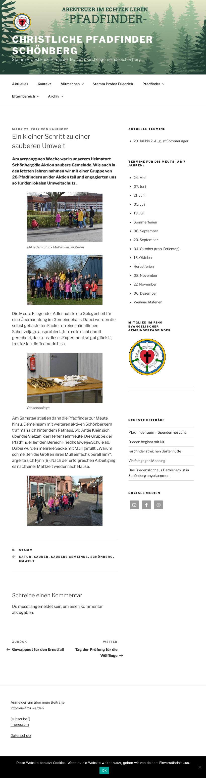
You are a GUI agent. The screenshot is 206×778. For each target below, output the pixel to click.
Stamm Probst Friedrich (113, 84)
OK (104, 770)
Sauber (41, 557)
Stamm (26, 550)
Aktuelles (20, 84)
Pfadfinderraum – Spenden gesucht (157, 432)
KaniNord (59, 129)
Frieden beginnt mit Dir (146, 442)
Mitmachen (70, 84)
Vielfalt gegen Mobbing (146, 461)
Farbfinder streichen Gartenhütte (154, 451)
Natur (25, 557)
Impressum (20, 724)
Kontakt (44, 84)
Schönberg (101, 557)
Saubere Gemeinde (69, 557)
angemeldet (41, 606)
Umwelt (27, 561)
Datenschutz (21, 735)
